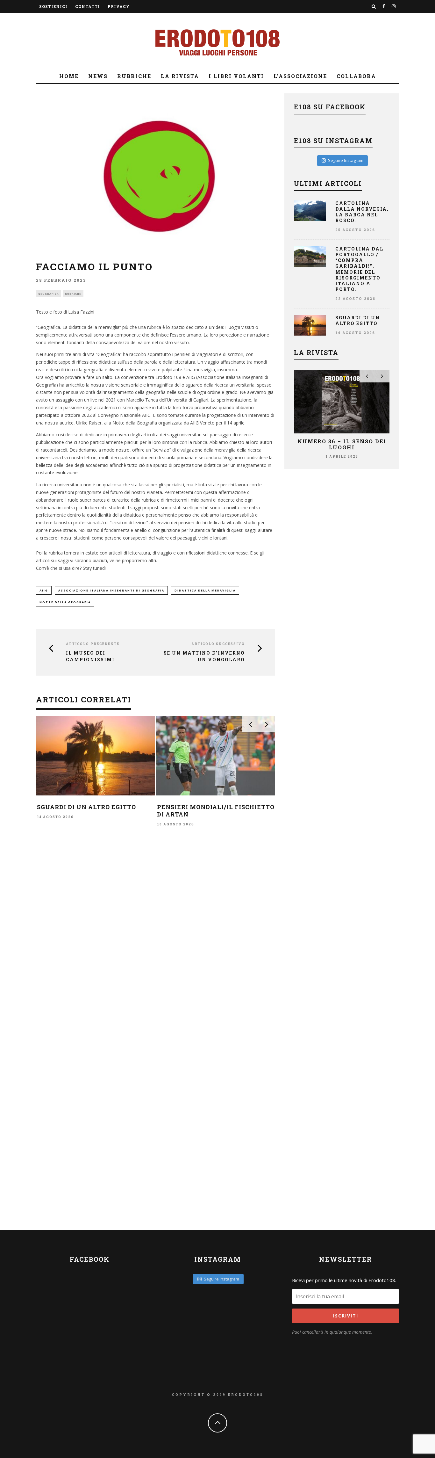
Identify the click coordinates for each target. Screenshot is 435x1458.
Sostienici (53, 6)
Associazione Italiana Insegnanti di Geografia (111, 590)
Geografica (48, 293)
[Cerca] (374, 6)
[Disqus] (155, 935)
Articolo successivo (218, 644)
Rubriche (134, 76)
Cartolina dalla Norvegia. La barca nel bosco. (362, 212)
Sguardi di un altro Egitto (357, 320)
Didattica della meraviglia (205, 590)
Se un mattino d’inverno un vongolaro (204, 656)
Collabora (356, 76)
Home (69, 76)
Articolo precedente (92, 644)
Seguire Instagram (345, 160)
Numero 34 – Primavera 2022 (347, 444)
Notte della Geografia (65, 602)
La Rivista (180, 76)
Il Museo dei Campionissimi (90, 656)
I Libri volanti (236, 76)
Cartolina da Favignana (256, 807)
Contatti (87, 6)
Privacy (119, 6)
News (98, 76)
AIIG (43, 590)
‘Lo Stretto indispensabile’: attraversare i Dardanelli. (142, 810)
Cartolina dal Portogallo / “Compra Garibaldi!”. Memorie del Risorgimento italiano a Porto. (359, 269)
